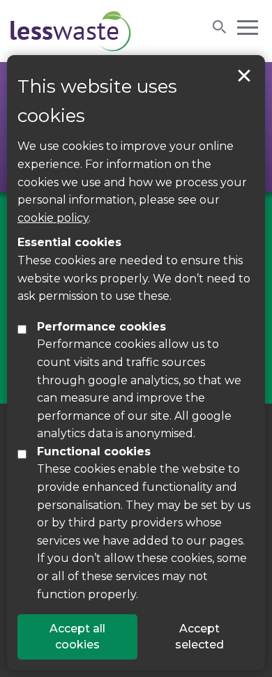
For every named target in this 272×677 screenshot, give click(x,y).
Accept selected (244, 76)
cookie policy (53, 218)
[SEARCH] (220, 26)
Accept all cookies (77, 636)
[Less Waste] (70, 31)
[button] (248, 26)
